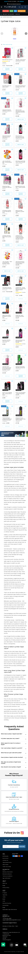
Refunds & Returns (7, 874)
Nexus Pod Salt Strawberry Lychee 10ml (20, 211)
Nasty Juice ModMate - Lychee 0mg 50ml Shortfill (20, 393)
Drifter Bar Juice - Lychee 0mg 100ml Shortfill (20, 316)
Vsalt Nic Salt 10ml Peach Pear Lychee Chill (6, 236)
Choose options (7, 69)
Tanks (4, 897)
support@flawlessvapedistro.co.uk (12, 920)
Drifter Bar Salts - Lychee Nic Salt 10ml (7, 187)
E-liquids (5, 892)
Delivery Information (8, 872)
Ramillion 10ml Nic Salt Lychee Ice (6, 341)
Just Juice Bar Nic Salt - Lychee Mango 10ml (7, 162)
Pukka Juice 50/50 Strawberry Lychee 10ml (6, 316)
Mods (4, 899)
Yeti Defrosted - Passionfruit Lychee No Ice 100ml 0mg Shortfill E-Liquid (6, 368)
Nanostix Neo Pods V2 (7, 59)
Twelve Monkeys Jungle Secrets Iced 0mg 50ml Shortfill (7, 419)
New (15, 11)
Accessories (5, 905)
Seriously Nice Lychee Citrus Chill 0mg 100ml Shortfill (20, 137)
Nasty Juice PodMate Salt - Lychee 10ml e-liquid (7, 393)
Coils (4, 901)
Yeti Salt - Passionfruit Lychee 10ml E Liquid (21, 60)
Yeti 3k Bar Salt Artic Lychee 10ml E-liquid (7, 288)
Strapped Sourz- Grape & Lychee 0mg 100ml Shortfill (20, 419)
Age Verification (6, 878)
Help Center (5, 864)
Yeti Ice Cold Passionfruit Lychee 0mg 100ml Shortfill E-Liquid (20, 111)
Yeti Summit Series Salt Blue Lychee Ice (7, 110)
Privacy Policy (6, 887)
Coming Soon (21, 11)
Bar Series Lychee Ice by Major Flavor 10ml (20, 86)
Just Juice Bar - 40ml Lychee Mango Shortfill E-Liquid (7, 262)
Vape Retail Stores (7, 862)
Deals (11, 11)
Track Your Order (7, 866)
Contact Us (5, 860)
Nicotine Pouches (7, 903)
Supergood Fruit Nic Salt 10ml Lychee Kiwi (20, 367)
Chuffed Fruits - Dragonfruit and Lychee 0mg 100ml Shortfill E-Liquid (20, 237)
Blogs (4, 885)
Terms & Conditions (7, 876)
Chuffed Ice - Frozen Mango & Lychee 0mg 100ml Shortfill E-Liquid (21, 289)
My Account (5, 858)
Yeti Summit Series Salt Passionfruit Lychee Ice (6, 137)
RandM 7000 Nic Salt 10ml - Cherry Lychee (20, 187)
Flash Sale (6, 11)
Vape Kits (5, 895)
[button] (19, 7)
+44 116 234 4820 (7, 918)
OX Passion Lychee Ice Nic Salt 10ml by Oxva (6, 211)
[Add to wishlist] (12, 48)
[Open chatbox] (25, 944)
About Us (5, 883)
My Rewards (5, 856)
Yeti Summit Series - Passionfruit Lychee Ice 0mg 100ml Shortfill (20, 263)
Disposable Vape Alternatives (10, 909)
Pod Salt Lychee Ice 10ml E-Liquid (6, 86)
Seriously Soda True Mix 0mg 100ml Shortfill (20, 341)
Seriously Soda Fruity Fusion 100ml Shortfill (20, 162)
